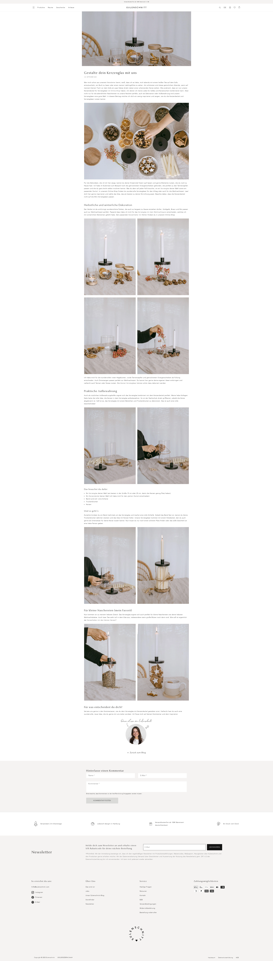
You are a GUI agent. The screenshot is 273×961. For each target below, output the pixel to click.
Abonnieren (214, 847)
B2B (141, 900)
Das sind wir (90, 887)
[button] (220, 7)
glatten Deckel (133, 496)
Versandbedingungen (148, 904)
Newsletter (111, 82)
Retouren (143, 891)
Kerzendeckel (94, 496)
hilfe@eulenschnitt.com (40, 887)
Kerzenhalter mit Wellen (138, 215)
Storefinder (90, 900)
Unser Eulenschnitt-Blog (95, 895)
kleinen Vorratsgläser (128, 383)
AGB (237, 957)
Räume (50, 7)
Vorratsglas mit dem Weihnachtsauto (152, 212)
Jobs (87, 891)
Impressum (211, 957)
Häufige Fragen (146, 887)
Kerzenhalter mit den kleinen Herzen (101, 620)
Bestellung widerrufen (148, 912)
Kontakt (143, 895)
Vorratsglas (165, 188)
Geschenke (60, 7)
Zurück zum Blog (138, 752)
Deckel (95, 191)
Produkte (41, 7)
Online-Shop (115, 91)
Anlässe (71, 7)
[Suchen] (220, 7)
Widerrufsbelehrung (147, 908)
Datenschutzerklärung (225, 957)
